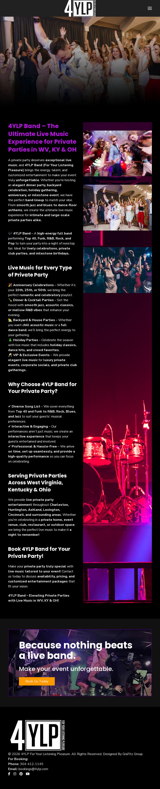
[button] (150, 8)
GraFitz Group (132, 754)
